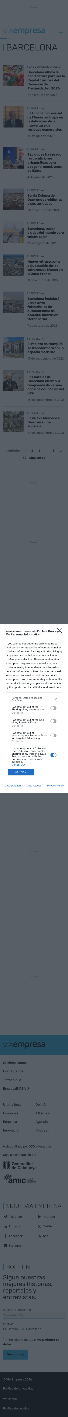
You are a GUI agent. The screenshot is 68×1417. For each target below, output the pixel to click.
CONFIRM (21, 772)
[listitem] (34, 699)
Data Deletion (13, 785)
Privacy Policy (55, 785)
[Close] (60, 631)
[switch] (53, 708)
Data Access (34, 785)
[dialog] (34, 708)
